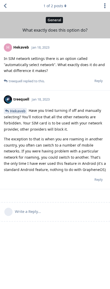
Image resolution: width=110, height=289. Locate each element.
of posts (53, 5)
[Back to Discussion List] (5, 6)
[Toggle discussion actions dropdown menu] (105, 6)
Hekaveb (18, 111)
